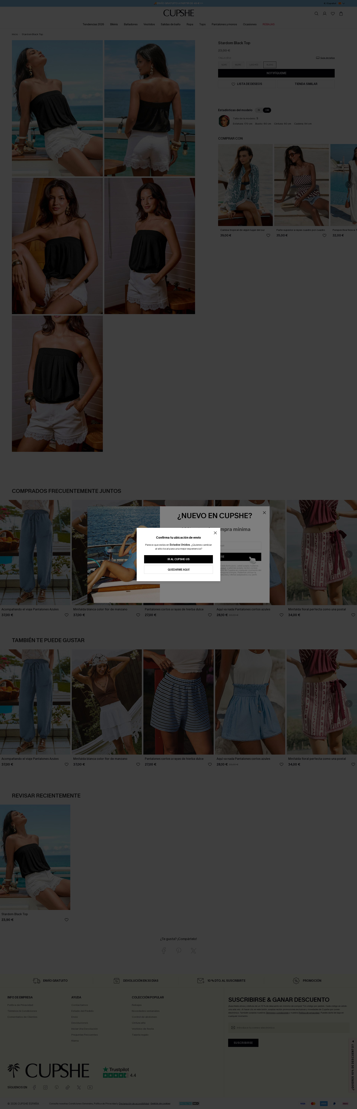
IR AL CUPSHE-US (178, 559)
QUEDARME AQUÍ (178, 570)
